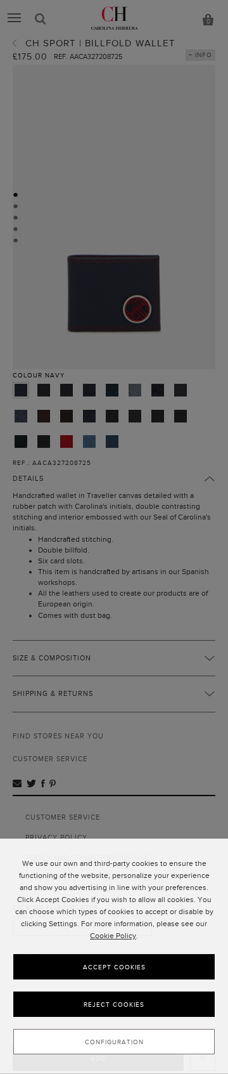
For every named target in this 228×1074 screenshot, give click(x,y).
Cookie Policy (113, 935)
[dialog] (114, 956)
